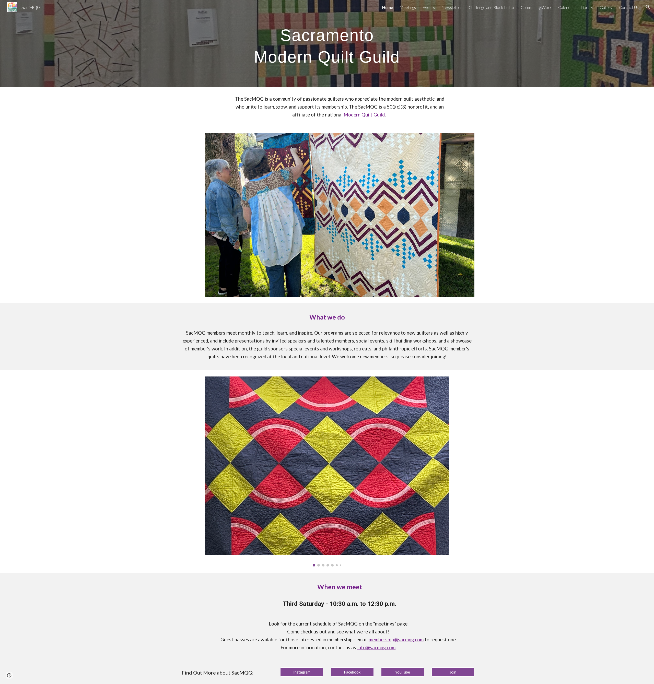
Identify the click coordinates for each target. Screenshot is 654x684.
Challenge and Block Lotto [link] (491, 7)
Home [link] (387, 7)
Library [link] (587, 7)
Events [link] (429, 7)
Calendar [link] (566, 7)
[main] (327, 43)
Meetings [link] (408, 7)
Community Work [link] (536, 7)
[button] (648, 7)
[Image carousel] (327, 471)
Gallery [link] (606, 7)
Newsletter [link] (451, 7)
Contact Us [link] (629, 7)
